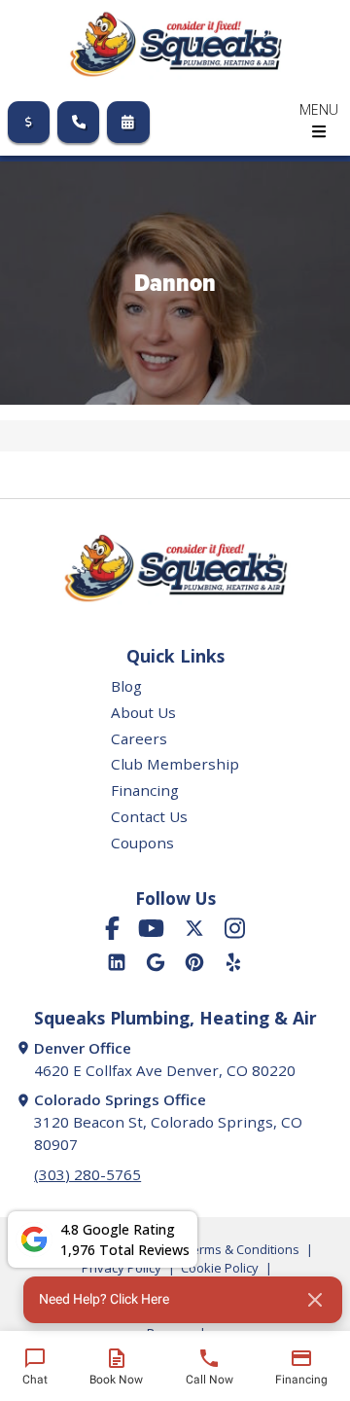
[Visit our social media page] (112, 928)
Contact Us (149, 816)
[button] (182, 1299)
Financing (145, 790)
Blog (126, 686)
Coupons (142, 842)
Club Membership (175, 763)
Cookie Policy (220, 1267)
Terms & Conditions (242, 1249)
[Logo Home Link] (175, 44)
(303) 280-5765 (87, 1174)
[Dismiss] (315, 1299)
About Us (143, 712)
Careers (139, 738)
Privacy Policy (121, 1267)
